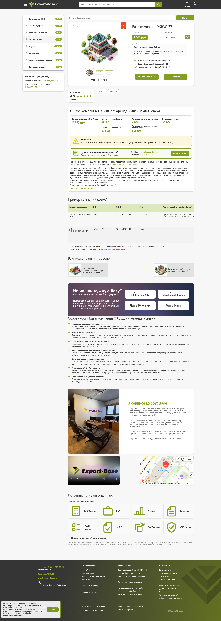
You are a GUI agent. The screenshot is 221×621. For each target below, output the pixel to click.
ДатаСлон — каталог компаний (130, 594)
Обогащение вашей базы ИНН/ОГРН (132, 570)
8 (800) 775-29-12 (32, 87)
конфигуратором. (51, 81)
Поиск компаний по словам (93, 589)
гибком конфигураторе (149, 54)
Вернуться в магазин (81, 26)
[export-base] (44, 4)
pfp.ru (142, 229)
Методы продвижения (91, 592)
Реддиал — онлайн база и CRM (130, 591)
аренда (113, 91)
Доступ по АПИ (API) (90, 585)
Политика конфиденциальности (130, 606)
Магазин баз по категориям (129, 573)
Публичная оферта (125, 610)
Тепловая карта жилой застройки (131, 588)
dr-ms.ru (143, 214)
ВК (53, 574)
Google (103, 606)
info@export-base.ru (149, 152)
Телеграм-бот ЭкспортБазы (92, 610)
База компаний (88, 573)
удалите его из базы (164, 544)
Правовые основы (166, 592)
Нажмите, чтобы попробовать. (123, 164)
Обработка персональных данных (131, 613)
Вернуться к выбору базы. (81, 188)
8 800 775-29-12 (162, 67)
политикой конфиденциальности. (19, 610)
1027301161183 (123, 229)
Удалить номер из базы (168, 589)
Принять (53, 609)
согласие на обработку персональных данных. (18, 614)
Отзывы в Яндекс (91, 606)
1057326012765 (123, 214)
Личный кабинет (88, 570)
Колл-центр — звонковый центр (130, 582)
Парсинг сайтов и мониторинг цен (131, 576)
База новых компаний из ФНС (94, 576)
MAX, (49, 574)
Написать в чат (180, 153)
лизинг (102, 91)
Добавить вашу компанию (169, 585)
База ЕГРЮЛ (87, 579)
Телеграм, (42, 574)
